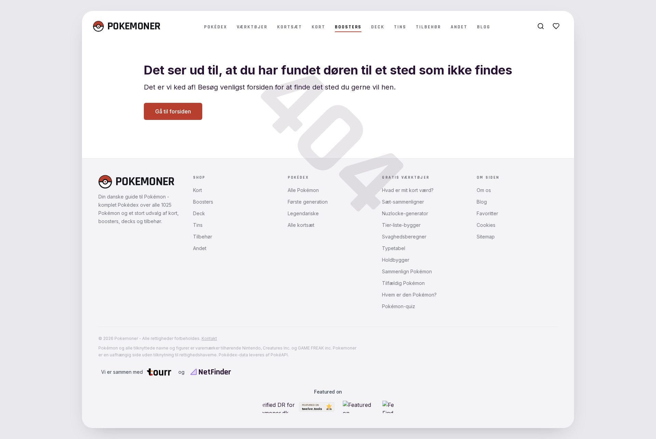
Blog (483, 27)
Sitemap (486, 236)
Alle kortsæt (301, 225)
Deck (377, 27)
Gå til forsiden (173, 111)
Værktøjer (252, 27)
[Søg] (541, 26)
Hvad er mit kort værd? (408, 190)
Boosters (348, 27)
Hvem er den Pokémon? (409, 295)
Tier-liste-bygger (401, 225)
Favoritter (487, 213)
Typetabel (393, 248)
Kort (318, 27)
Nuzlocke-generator (405, 213)
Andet (459, 27)
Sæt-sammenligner (403, 202)
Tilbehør (428, 27)
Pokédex (215, 27)
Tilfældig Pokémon (403, 283)
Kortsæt (289, 27)
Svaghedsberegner (404, 236)
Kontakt (209, 338)
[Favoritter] (556, 26)
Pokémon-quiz (398, 306)
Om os (484, 190)
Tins (400, 27)
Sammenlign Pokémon (407, 271)
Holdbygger (395, 260)
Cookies (486, 225)
